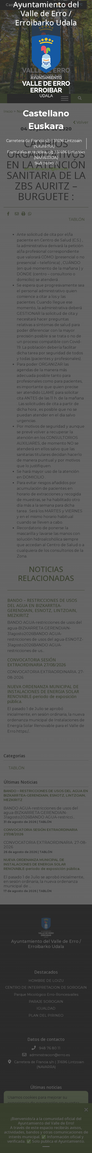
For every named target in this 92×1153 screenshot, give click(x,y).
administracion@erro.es (46, 169)
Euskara (46, 126)
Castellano (46, 113)
